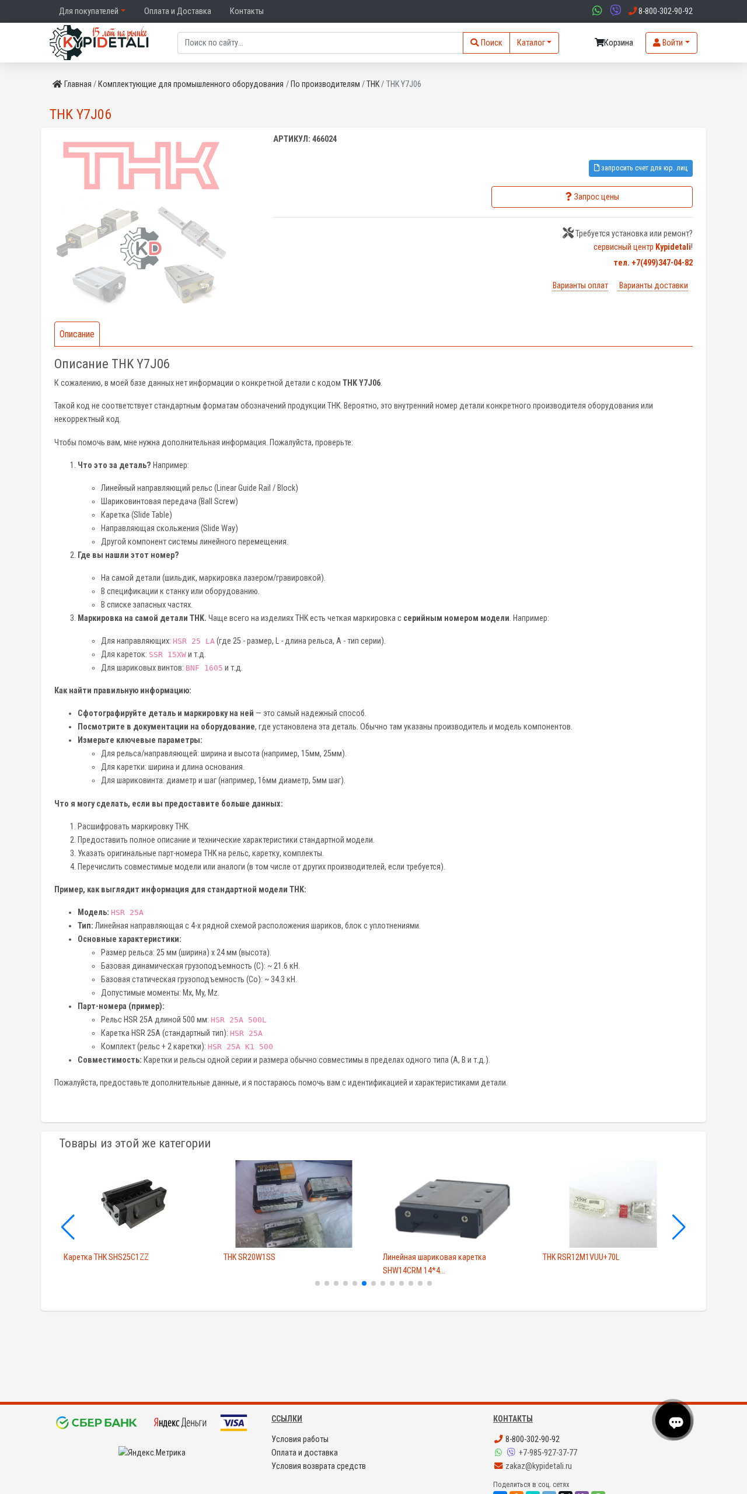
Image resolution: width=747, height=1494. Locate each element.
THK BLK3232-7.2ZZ (575, 1257)
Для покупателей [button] (88, 11)
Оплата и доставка (304, 1453)
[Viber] (512, 1453)
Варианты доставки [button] (652, 286)
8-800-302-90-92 (532, 1439)
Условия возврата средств (318, 1466)
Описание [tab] (77, 334)
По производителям (325, 84)
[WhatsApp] (499, 1453)
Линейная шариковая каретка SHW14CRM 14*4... (275, 1264)
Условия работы (300, 1439)
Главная (78, 84)
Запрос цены (596, 197)
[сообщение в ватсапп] (595, 11)
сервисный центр (642, 247)
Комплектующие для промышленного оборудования (191, 84)
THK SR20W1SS (90, 1257)
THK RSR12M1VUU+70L (421, 1257)
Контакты (247, 11)
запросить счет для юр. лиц (643, 167)
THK (372, 84)
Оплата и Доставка (177, 11)
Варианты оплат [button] (580, 286)
